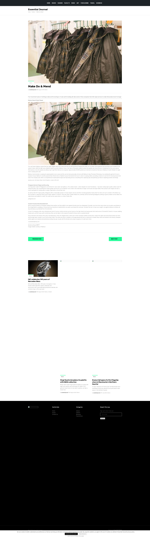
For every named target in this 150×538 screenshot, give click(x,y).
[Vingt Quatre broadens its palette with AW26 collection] (75, 319)
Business (78, 414)
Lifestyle (50, 291)
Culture (78, 411)
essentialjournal (32, 89)
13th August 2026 (72, 392)
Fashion (33, 12)
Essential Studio (118, 530)
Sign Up (102, 418)
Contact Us (55, 414)
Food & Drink (79, 416)
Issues (54, 412)
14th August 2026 (40, 291)
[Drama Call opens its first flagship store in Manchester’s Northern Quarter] (107, 319)
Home (29, 12)
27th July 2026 (104, 392)
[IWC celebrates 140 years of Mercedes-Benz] (43, 268)
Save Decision (82, 533)
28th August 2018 (40, 89)
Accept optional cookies (71, 533)
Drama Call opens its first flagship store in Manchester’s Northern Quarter (105, 382)
